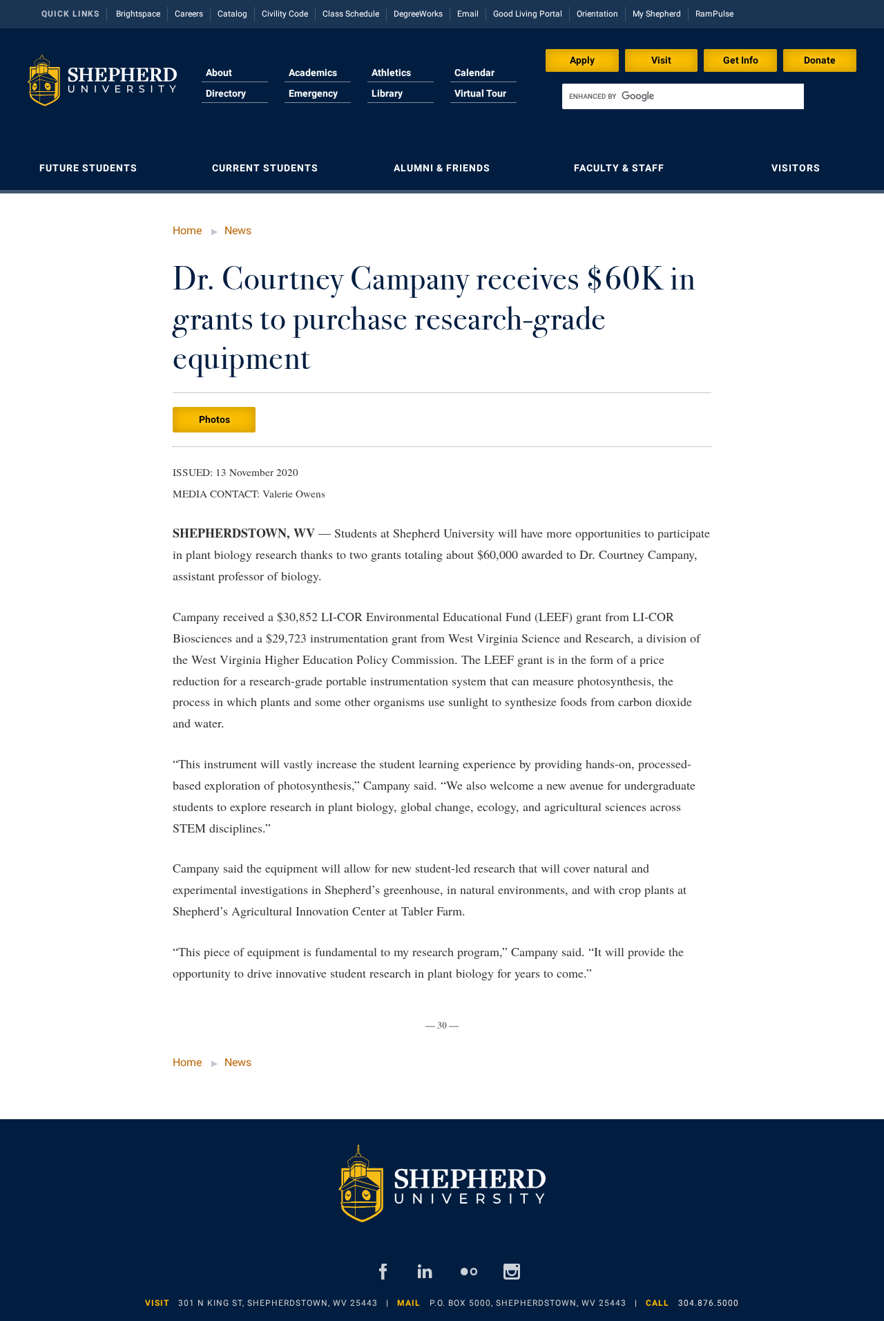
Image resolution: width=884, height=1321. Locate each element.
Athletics (391, 72)
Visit (661, 60)
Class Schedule (351, 14)
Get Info (740, 60)
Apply (582, 60)
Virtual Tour (480, 93)
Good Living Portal (527, 14)
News (237, 230)
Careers (189, 14)
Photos (214, 419)
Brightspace (138, 14)
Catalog (232, 14)
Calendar (474, 72)
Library (387, 93)
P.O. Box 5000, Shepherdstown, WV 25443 (528, 1303)
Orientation (597, 14)
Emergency (313, 93)
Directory (226, 93)
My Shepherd (657, 14)
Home (187, 230)
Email (468, 14)
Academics (313, 72)
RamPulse (714, 14)
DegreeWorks (418, 14)
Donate (820, 60)
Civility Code (285, 14)
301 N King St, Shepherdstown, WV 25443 (278, 1303)
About (219, 72)
